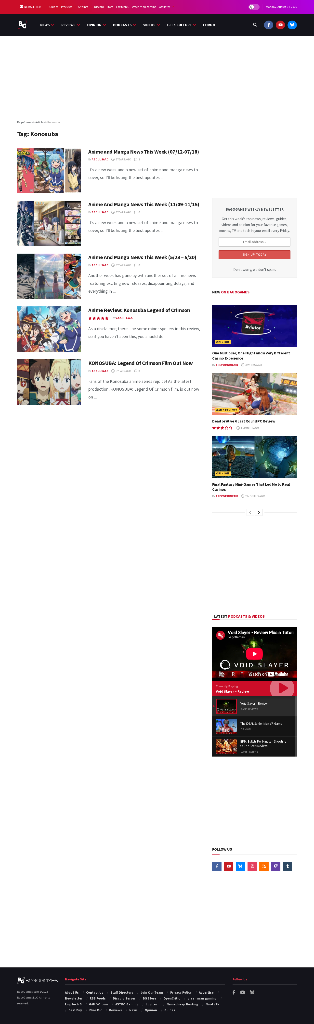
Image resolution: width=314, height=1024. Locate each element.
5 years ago (123, 159)
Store (110, 7)
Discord (99, 7)
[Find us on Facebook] (268, 25)
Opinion (94, 25)
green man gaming (144, 7)
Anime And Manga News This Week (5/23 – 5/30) (142, 257)
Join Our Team (152, 992)
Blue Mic (95, 1010)
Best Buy (75, 1010)
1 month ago (249, 428)
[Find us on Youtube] (280, 25)
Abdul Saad (100, 159)
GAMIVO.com (98, 1004)
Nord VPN (213, 1004)
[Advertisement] (157, 77)
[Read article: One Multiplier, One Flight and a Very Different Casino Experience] (254, 326)
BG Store (149, 998)
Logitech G (122, 7)
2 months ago (255, 496)
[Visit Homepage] (22, 25)
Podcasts (122, 25)
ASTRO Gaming (126, 1004)
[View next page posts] (258, 512)
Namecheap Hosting (182, 1004)
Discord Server (124, 998)
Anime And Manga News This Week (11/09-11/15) (143, 204)
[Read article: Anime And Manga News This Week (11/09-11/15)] (49, 223)
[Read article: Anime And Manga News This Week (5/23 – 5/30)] (49, 276)
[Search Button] (255, 25)
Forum (209, 25)
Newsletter (32, 7)
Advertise (206, 992)
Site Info (83, 7)
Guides (53, 7)
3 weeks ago (253, 365)
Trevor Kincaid (227, 365)
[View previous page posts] (250, 512)
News (45, 25)
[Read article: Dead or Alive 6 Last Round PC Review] (254, 394)
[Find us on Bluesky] (292, 25)
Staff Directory (121, 992)
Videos (149, 25)
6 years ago (123, 212)
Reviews (68, 25)
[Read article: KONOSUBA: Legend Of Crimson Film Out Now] (49, 382)
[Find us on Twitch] (275, 866)
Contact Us (94, 992)
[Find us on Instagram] (252, 866)
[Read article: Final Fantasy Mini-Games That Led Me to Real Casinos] (254, 457)
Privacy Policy (181, 992)
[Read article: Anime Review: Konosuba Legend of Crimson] (49, 329)
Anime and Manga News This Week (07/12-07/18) (143, 151)
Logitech (152, 1004)
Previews (66, 7)
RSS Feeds (98, 998)
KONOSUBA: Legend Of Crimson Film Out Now (140, 363)
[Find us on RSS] (264, 866)
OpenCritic (171, 998)
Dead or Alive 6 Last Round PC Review (243, 421)
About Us (72, 992)
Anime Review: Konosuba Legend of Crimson (139, 310)
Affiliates (164, 7)
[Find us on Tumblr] (287, 866)
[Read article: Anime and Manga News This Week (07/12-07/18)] (49, 170)
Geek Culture (179, 25)
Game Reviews (227, 410)
